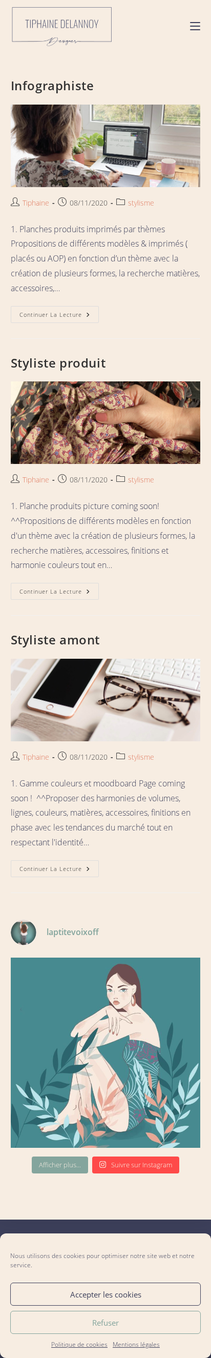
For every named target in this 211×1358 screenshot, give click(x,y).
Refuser (105, 1323)
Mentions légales (136, 1344)
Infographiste (52, 85)
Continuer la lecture (59, 312)
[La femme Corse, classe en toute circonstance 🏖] (106, 1053)
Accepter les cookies (105, 1294)
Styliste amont (55, 639)
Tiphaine (36, 203)
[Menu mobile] (195, 25)
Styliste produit (58, 362)
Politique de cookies (79, 1344)
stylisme (141, 203)
